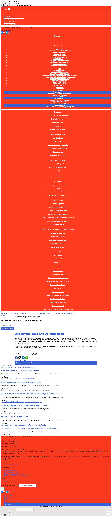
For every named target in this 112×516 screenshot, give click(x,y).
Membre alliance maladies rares (59, 93)
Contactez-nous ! (9, 23)
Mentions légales (9, 499)
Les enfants (57, 181)
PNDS (58, 188)
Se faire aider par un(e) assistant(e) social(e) (58, 218)
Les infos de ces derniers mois (14, 18)
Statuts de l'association (59, 103)
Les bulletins (59, 83)
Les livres (59, 87)
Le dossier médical (59, 77)
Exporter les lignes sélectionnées (11, 1)
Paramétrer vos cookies (11, 502)
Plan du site (8, 495)
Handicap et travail (58, 236)
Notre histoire (60, 90)
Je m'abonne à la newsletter (10, 485)
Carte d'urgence (59, 70)
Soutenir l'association (11, 24)
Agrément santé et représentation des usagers (59, 75)
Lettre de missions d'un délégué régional (59, 107)
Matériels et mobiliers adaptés (58, 214)
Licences (7, 497)
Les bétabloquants (59, 64)
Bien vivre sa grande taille (59, 74)
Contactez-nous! (58, 306)
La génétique (59, 57)
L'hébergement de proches (58, 185)
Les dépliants (58, 259)
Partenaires (7, 482)
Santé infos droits (57, 247)
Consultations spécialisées (59, 62)
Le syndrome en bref (59, 56)
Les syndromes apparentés (59, 61)
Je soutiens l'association (12, 464)
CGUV (6, 500)
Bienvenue (7, 16)
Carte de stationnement (57, 207)
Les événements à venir (57, 155)
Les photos (58, 266)
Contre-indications (57, 178)
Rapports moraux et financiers (59, 100)
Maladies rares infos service (58, 278)
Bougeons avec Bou (58, 225)
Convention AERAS (57, 243)
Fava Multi (59, 97)
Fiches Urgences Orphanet (57, 195)
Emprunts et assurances (59, 80)
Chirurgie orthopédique (57, 167)
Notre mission (60, 88)
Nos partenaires (59, 98)
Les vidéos (59, 82)
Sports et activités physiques (57, 221)
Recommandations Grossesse (58, 192)
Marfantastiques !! (10, 19)
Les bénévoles (9, 21)
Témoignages (58, 152)
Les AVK (59, 67)
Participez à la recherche (58, 148)
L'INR (57, 174)
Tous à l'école (59, 69)
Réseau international (59, 95)
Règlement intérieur (59, 102)
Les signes (58, 141)
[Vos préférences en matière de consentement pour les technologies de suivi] (109, 513)
